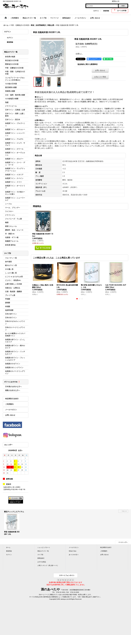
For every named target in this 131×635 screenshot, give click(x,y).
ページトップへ (122, 542)
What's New (72, 551)
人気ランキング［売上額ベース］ (48, 565)
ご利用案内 (9, 404)
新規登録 (106, 10)
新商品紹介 (41, 558)
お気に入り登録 (100, 77)
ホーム (8, 547)
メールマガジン (11, 410)
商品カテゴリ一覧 (43, 551)
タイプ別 (40, 554)
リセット (124, 511)
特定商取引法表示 (12, 399)
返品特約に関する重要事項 (87, 64)
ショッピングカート (43, 547)
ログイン (96, 10)
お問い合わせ (10, 415)
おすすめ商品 (41, 562)
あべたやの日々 (74, 554)
